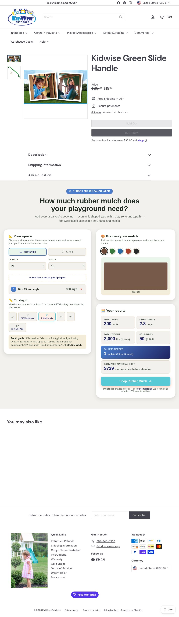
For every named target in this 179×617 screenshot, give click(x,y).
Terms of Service (61, 568)
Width (52, 259)
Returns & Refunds (62, 541)
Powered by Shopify (131, 610)
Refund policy (111, 610)
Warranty (56, 559)
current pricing (144, 389)
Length (13, 259)
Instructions (58, 554)
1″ (12, 316)
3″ (47, 316)
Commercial (143, 33)
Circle (69, 251)
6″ (17, 327)
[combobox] (83, 17)
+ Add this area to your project (47, 277)
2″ (27, 316)
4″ (61, 316)
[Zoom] (55, 87)
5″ (70, 316)
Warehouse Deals (21, 41)
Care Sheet (58, 564)
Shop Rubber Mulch (133, 381)
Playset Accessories (80, 33)
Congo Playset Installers (66, 550)
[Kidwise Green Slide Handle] (19, 452)
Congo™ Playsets (46, 33)
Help (43, 41)
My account (58, 577)
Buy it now (131, 133)
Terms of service (91, 610)
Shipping (96, 112)
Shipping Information (64, 545)
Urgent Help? (59, 573)
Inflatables (17, 33)
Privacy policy (72, 610)
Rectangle (30, 251)
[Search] (121, 17)
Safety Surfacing (114, 33)
